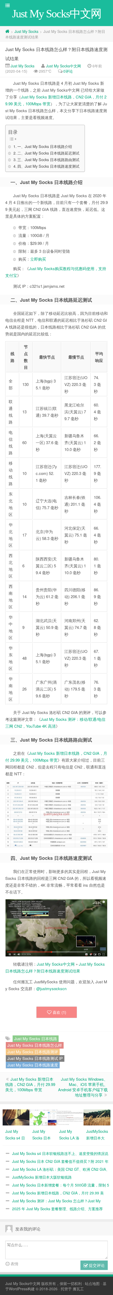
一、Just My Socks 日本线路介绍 (44, 146)
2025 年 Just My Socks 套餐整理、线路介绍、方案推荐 (57, 1208)
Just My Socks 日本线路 (35, 1038)
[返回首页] (7, 31)
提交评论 (96, 1265)
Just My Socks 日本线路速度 (32, 1065)
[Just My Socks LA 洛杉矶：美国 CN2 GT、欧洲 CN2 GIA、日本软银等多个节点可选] (69, 1116)
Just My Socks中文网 (63, 65)
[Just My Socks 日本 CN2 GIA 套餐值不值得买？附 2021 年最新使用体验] (43, 1116)
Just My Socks (26, 31)
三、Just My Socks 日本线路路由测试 (48, 159)
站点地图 (92, 1283)
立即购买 (38, 259)
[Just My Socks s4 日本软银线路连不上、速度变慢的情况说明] (16, 1116)
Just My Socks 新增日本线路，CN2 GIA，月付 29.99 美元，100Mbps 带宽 (30, 1084)
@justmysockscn (51, 988)
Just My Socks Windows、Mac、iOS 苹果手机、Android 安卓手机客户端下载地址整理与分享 (83, 1087)
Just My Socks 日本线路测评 (32, 1051)
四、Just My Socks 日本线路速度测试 (48, 166)
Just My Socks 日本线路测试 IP (35, 1058)
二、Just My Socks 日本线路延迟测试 (48, 153)
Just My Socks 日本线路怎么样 (34, 1045)
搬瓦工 (78, 1288)
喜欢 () (59, 1012)
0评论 (68, 71)
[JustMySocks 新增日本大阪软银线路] (97, 1116)
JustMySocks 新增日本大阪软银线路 (42, 1177)
